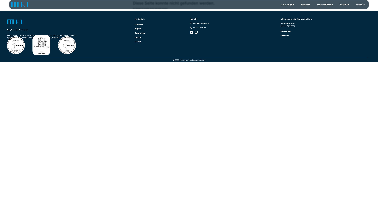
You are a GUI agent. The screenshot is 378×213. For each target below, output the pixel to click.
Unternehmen (325, 4)
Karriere (344, 4)
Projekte (305, 4)
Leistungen (287, 4)
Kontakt (360, 4)
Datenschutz (286, 31)
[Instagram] (196, 32)
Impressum (285, 35)
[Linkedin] (191, 32)
